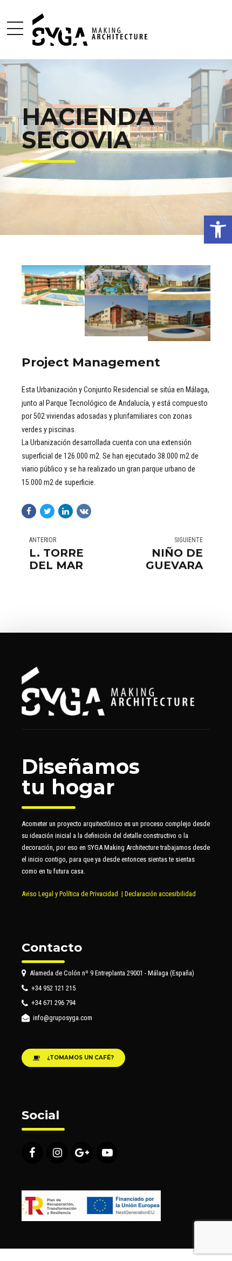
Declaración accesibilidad (160, 894)
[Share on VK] (84, 511)
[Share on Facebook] (29, 511)
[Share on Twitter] (47, 511)
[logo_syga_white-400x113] (108, 691)
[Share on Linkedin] (65, 511)
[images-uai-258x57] (91, 1205)
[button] (218, 230)
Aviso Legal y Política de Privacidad (70, 894)
